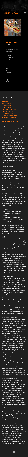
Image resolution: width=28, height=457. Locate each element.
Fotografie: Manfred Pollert (9, 115)
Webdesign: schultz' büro (9, 117)
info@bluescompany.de (8, 113)
